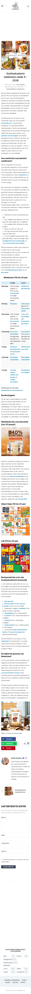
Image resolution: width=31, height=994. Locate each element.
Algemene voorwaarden (12, 980)
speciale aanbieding (17, 476)
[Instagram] (26, 758)
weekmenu (22, 175)
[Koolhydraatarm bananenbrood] (9, 791)
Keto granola (8, 601)
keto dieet (4, 272)
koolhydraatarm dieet (14, 270)
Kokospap (13, 304)
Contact (23, 982)
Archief (7, 982)
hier (20, 733)
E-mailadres (5, 843)
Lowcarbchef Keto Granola (10, 673)
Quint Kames (20, 84)
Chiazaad (7, 620)
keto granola (14, 293)
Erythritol (7, 615)
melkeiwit (22, 608)
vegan (15, 608)
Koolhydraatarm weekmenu (15, 89)
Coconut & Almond (15, 632)
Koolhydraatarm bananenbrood (20, 791)
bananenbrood (6, 123)
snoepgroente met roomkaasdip (13, 241)
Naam (3, 835)
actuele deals (22, 499)
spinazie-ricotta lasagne (9, 136)
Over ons (15, 982)
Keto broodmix (9, 604)
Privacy (24, 980)
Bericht (3, 817)
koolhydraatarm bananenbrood (12, 390)
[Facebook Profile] (23, 758)
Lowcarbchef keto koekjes (15, 243)
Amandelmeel (9, 613)
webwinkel (5, 641)
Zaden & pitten (9, 625)
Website (3, 851)
